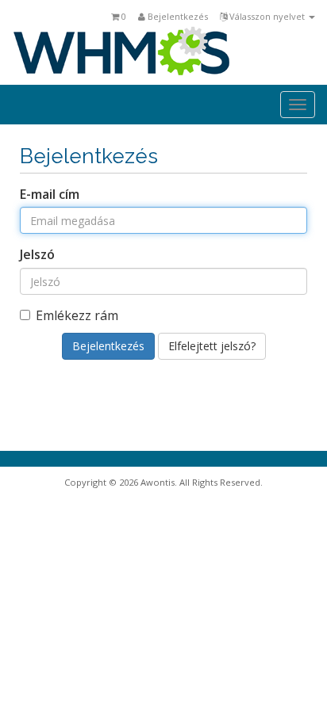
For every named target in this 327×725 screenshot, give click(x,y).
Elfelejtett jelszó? (212, 345)
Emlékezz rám (77, 315)
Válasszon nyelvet (267, 16)
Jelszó (37, 254)
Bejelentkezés (176, 16)
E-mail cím (49, 194)
